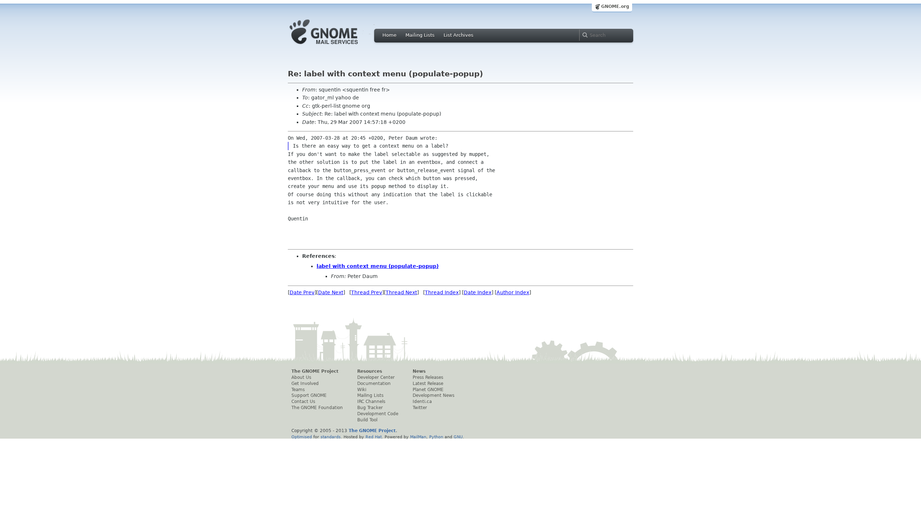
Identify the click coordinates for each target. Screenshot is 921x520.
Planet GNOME (428, 389)
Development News (433, 395)
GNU (458, 437)
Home (389, 35)
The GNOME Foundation (317, 407)
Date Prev (302, 292)
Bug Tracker (370, 407)
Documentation (374, 383)
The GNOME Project (315, 371)
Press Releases (428, 377)
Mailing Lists (420, 35)
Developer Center (376, 377)
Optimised (301, 437)
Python (436, 437)
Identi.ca (422, 401)
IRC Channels (371, 401)
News (419, 371)
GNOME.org (615, 6)
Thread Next (401, 292)
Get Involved (305, 383)
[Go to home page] (334, 46)
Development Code (377, 413)
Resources (369, 371)
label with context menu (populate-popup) (378, 266)
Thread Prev (366, 292)
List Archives (458, 35)
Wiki (361, 389)
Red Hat (374, 437)
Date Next (330, 292)
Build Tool (367, 419)
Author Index (512, 292)
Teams (298, 389)
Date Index (477, 292)
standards (331, 437)
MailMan (418, 437)
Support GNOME (309, 395)
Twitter (420, 407)
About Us (301, 377)
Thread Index (442, 292)
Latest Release (428, 383)
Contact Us (303, 401)
